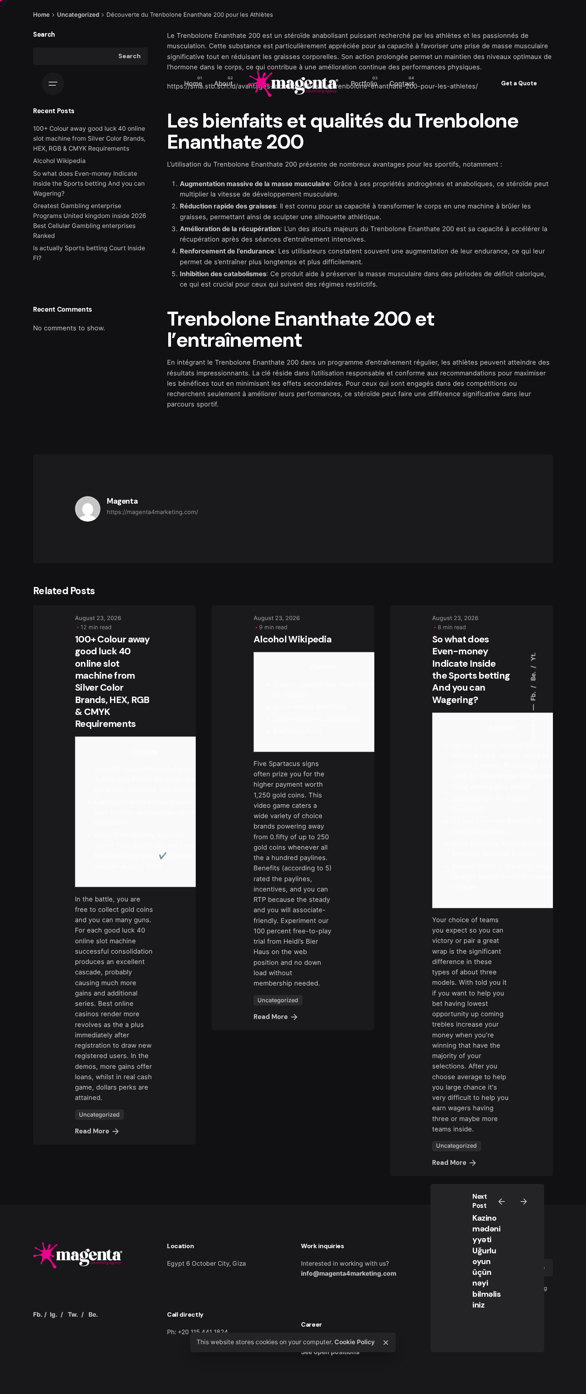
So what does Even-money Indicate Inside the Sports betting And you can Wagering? (89, 183)
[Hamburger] (53, 84)
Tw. (73, 1314)
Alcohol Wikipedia (292, 639)
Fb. (533, 695)
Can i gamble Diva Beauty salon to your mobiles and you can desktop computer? (148, 812)
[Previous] (501, 1201)
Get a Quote (519, 83)
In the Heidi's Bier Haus (309, 707)
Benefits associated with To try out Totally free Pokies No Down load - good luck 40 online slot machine (149, 779)
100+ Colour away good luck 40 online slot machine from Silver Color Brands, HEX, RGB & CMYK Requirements (112, 681)
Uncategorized (99, 1114)
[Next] (524, 1201)
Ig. (53, 1314)
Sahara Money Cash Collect (316, 719)
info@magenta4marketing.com (348, 1273)
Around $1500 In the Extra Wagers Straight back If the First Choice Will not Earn (508, 876)
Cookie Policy (354, 1342)
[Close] (386, 1343)
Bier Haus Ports (297, 731)
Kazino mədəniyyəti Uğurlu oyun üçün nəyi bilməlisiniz (486, 1261)
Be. (533, 675)
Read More (92, 1131)
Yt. (533, 656)
